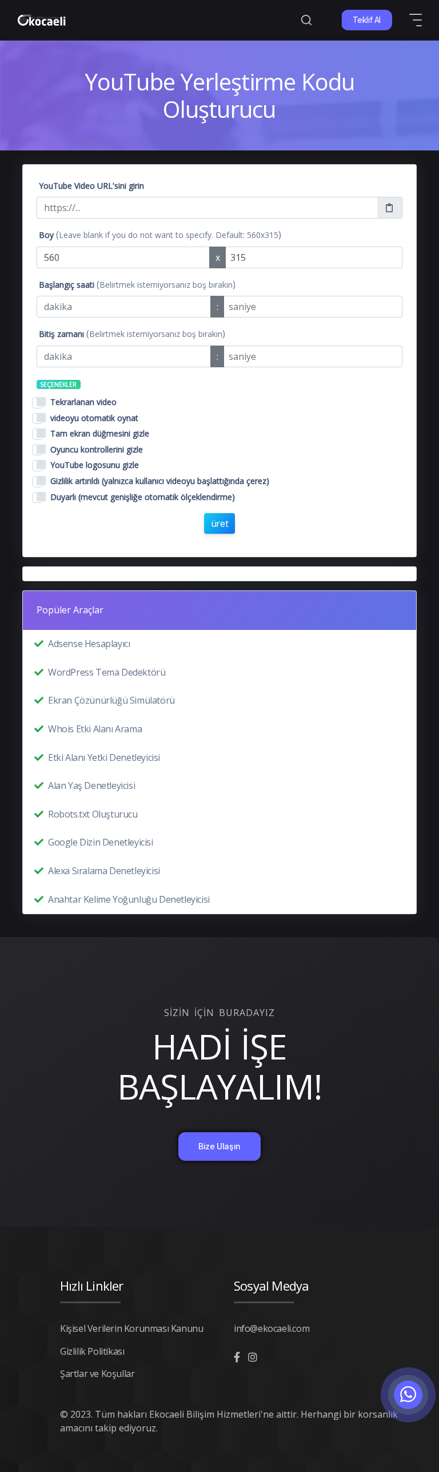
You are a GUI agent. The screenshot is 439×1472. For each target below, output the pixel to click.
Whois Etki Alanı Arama (95, 729)
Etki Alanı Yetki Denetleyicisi (104, 757)
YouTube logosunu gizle (94, 464)
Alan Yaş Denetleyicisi (91, 785)
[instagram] (252, 1357)
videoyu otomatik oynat (94, 417)
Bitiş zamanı (61, 333)
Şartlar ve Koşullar (97, 1373)
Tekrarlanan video (83, 401)
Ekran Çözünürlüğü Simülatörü (111, 700)
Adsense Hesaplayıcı (89, 643)
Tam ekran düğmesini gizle (99, 433)
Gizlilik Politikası (92, 1351)
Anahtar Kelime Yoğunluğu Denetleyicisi (129, 899)
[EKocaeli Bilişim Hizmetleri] (41, 20)
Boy (46, 234)
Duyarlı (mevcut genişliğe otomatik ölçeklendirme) (142, 496)
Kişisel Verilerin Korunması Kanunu (131, 1328)
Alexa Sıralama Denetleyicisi (104, 870)
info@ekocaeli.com (271, 1328)
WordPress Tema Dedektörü (106, 672)
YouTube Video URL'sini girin (91, 185)
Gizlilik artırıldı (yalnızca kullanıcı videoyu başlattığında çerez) (159, 480)
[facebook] (237, 1357)
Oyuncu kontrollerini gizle (96, 449)
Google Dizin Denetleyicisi (100, 842)
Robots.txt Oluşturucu (93, 814)
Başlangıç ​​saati (66, 284)
